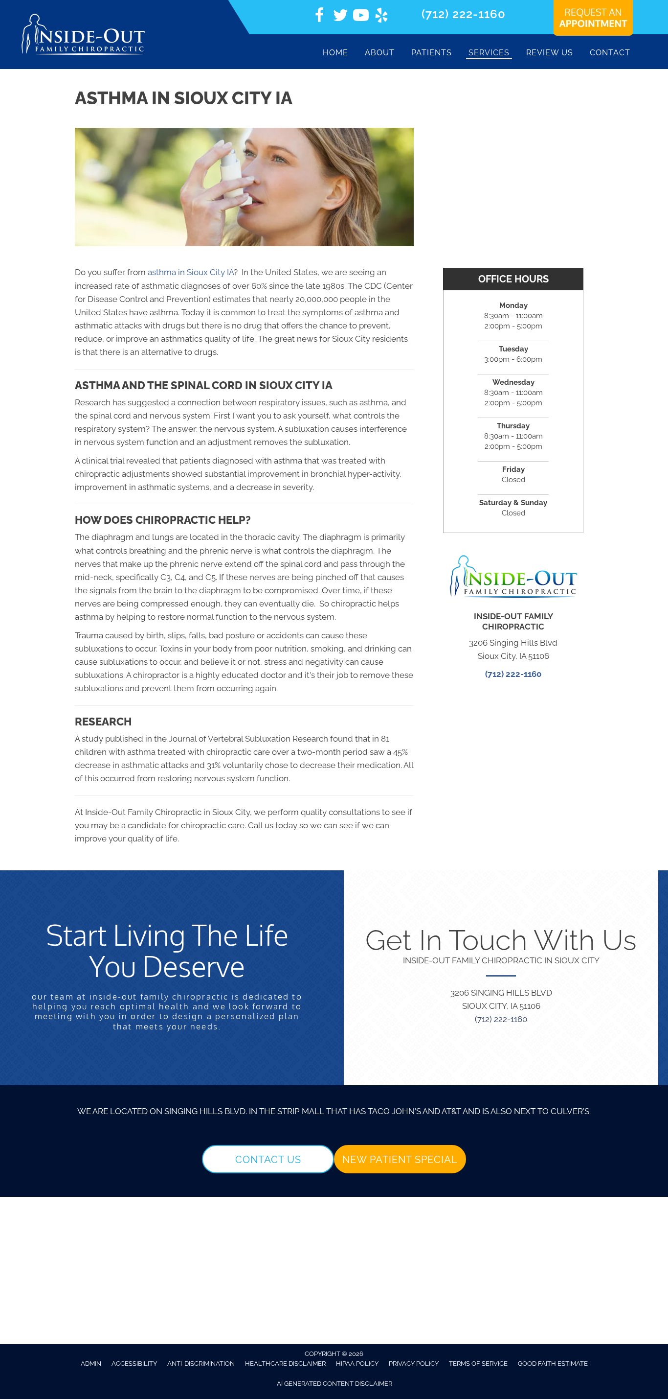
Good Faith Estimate (553, 1363)
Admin (91, 1363)
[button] (268, 1159)
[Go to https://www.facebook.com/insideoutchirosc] (320, 16)
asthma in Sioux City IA (191, 272)
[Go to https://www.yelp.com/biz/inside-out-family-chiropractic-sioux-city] (381, 16)
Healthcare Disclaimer (285, 1363)
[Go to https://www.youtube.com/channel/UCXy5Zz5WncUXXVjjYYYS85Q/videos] (361, 16)
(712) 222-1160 (464, 14)
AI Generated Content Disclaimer (334, 1383)
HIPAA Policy (357, 1363)
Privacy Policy (414, 1363)
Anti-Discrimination (201, 1363)
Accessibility (134, 1363)
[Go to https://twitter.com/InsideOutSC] (340, 16)
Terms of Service (478, 1363)
